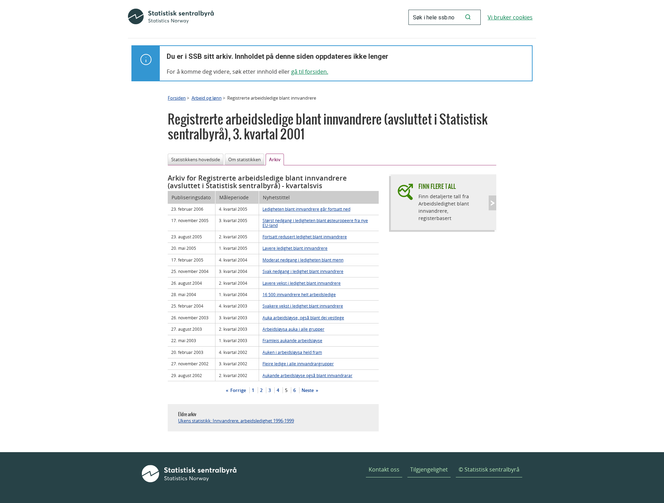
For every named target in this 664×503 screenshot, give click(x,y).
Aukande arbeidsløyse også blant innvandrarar (307, 375)
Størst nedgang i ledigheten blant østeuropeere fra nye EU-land (315, 223)
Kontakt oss (384, 469)
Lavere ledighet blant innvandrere (295, 248)
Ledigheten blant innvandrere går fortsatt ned (306, 209)
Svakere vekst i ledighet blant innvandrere (302, 306)
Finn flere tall (437, 186)
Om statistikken (244, 159)
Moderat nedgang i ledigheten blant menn (302, 260)
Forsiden (177, 98)
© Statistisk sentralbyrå (489, 469)
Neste (308, 390)
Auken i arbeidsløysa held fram (292, 352)
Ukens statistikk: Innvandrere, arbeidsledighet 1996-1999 (236, 421)
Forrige (237, 390)
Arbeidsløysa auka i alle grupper (293, 329)
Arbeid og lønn (207, 98)
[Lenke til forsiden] (171, 17)
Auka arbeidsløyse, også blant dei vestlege (303, 317)
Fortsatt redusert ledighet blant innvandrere (304, 236)
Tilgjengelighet (429, 469)
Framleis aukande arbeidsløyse (292, 340)
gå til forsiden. (309, 71)
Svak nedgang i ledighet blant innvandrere (302, 271)
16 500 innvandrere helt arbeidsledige (299, 294)
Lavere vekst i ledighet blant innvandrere (301, 283)
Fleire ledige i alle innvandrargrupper (298, 363)
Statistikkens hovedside (195, 159)
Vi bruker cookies (510, 17)
